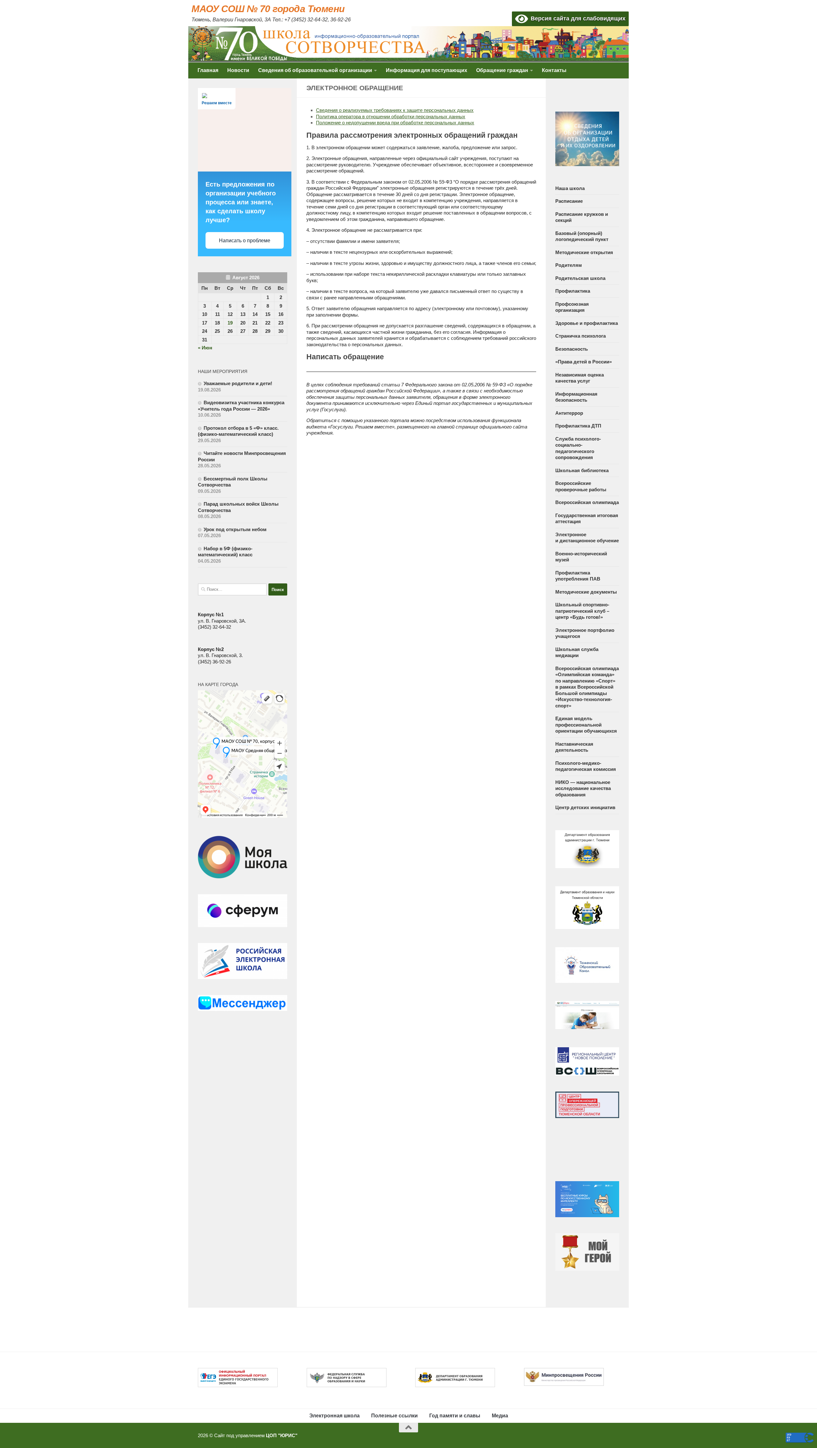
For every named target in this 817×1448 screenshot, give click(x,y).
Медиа (500, 1415)
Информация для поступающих (426, 70)
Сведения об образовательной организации (315, 70)
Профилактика (572, 291)
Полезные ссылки (394, 1415)
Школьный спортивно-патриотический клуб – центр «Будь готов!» (582, 611)
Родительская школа (580, 278)
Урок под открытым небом (235, 529)
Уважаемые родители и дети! (239, 383)
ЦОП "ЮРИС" (281, 1435)
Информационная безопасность (576, 397)
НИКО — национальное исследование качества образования (583, 788)
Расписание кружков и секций (581, 217)
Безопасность (571, 349)
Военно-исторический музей (581, 557)
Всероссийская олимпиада (587, 502)
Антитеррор (569, 413)
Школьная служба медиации (576, 652)
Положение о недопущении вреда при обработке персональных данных (395, 122)
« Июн (205, 347)
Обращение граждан (502, 70)
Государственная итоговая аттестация (586, 518)
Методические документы (586, 592)
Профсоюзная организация (572, 307)
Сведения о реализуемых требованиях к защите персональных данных (395, 110)
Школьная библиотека (582, 470)
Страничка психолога (580, 336)
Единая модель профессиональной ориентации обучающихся (586, 725)
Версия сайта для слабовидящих (577, 18)
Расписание (569, 201)
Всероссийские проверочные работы (580, 486)
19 (230, 322)
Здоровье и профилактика (586, 323)
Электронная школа (334, 1415)
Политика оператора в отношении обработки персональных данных (390, 116)
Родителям (568, 265)
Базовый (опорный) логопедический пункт (581, 236)
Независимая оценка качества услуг (579, 378)
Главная (208, 70)
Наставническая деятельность (574, 747)
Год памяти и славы (454, 1415)
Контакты (554, 70)
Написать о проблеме (244, 240)
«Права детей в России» (583, 361)
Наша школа (570, 188)
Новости (238, 70)
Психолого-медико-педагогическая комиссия (585, 766)
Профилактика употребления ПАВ (577, 576)
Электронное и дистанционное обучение (587, 538)
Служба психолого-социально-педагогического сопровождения (578, 448)
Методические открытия (584, 252)
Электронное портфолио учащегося (584, 633)
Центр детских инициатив (585, 807)
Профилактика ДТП (578, 425)
